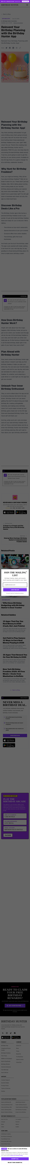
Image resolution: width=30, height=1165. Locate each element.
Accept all (15, 1158)
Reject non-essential (15, 1162)
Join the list (15, 590)
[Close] (26, 571)
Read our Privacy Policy (16, 1155)
